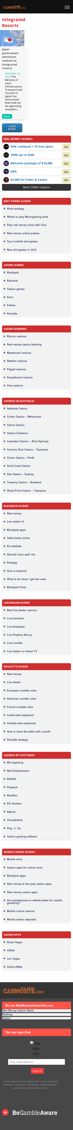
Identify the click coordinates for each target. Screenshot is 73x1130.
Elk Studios (14, 803)
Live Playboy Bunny (19, 635)
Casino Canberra (17, 433)
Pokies (11, 305)
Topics (6, 1018)
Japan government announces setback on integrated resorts (10, 59)
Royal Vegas (14, 942)
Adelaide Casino (17, 408)
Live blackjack (16, 626)
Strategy (12, 562)
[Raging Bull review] (6, 171)
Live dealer (14, 682)
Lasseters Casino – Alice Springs (27, 441)
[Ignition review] (6, 179)
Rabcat (11, 812)
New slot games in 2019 (21, 249)
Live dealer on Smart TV (22, 651)
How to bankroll (17, 571)
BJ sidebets (14, 546)
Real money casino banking (24, 344)
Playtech (12, 787)
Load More (12, 128)
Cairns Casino (16, 425)
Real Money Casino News (18, 1010)
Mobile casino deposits (21, 919)
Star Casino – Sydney (20, 474)
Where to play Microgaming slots (27, 217)
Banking (7, 1014)
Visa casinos (15, 385)
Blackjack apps (16, 530)
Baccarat (12, 280)
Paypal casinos (16, 369)
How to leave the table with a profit (28, 731)
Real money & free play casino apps (29, 884)
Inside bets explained (20, 715)
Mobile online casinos (21, 911)
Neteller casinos (17, 361)
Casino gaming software (22, 836)
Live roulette (15, 643)
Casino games (16, 289)
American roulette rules (21, 698)
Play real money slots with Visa (26, 225)
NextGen (12, 795)
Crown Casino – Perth (20, 457)
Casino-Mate (14, 967)
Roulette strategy (17, 739)
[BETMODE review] (6, 146)
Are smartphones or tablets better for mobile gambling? (34, 901)
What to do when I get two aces (26, 579)
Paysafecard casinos (20, 377)
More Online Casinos (36, 187)
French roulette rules (20, 707)
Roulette (12, 313)
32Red (11, 950)
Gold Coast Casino (18, 466)
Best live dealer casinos (22, 610)
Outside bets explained (21, 723)
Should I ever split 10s (21, 554)
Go (66, 147)
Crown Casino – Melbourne (24, 416)
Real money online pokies (23, 233)
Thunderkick (15, 820)
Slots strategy (15, 208)
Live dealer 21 (15, 521)
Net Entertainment (18, 771)
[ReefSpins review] (6, 154)
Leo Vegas (13, 958)
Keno (10, 297)
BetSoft (11, 779)
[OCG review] (6, 163)
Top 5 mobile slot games (22, 241)
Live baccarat (15, 618)
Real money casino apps (22, 892)
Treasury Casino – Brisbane (24, 482)
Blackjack (13, 272)
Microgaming (15, 762)
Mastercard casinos (19, 353)
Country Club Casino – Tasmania (27, 449)
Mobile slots (14, 859)
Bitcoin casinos (16, 336)
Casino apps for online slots (24, 867)
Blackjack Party (16, 587)
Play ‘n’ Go (14, 828)
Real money (14, 513)
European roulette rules (21, 690)
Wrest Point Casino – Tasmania (26, 490)
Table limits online (18, 538)
